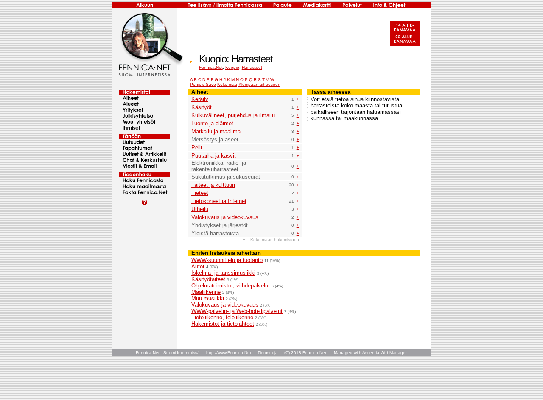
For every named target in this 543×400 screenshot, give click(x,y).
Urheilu (199, 209)
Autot (197, 266)
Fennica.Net (211, 67)
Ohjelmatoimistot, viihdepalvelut (230, 285)
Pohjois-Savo (203, 84)
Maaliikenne (206, 292)
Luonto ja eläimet (212, 123)
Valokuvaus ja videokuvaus (224, 217)
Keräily (199, 99)
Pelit (196, 147)
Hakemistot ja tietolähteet (222, 324)
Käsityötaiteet (208, 279)
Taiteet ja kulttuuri (213, 185)
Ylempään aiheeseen (259, 84)
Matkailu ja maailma (216, 131)
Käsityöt (201, 107)
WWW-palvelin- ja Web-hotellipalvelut (237, 311)
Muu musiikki (207, 298)
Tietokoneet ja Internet (218, 201)
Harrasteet (252, 67)
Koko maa (227, 84)
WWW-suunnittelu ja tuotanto (227, 260)
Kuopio (232, 67)
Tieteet (199, 193)
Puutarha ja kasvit (213, 155)
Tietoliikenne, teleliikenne (222, 317)
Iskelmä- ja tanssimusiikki (223, 273)
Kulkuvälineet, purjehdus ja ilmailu (233, 115)
